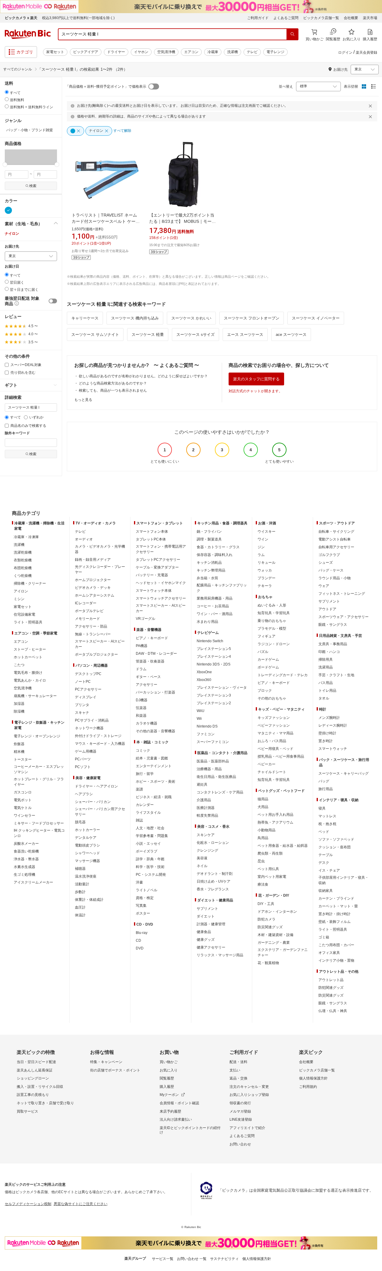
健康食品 (204, 932)
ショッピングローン (33, 1078)
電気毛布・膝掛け (28, 673)
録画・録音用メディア (93, 559)
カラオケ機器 (146, 723)
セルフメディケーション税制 (28, 1204)
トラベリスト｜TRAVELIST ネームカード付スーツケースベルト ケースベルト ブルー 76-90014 (106, 221)
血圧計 (80, 907)
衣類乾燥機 (23, 560)
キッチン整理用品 (211, 570)
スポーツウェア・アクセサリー (343, 617)
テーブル (325, 855)
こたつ (19, 665)
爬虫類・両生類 (270, 853)
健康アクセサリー (211, 947)
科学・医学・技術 (150, 867)
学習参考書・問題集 (152, 836)
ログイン (345, 52)
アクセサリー (146, 684)
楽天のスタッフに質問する (256, 379)
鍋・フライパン (209, 531)
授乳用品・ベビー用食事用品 (281, 756)
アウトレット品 (331, 980)
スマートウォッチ (332, 749)
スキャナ (82, 713)
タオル (323, 698)
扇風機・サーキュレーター (35, 696)
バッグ (323, 781)
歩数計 (80, 892)
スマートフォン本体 (152, 531)
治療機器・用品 (209, 769)
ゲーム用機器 (85, 751)
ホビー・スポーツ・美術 (155, 781)
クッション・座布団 (334, 847)
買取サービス (27, 1111)
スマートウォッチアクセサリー (161, 598)
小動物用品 (266, 830)
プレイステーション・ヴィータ (222, 687)
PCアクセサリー (88, 689)
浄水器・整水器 (26, 859)
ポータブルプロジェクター (96, 654)
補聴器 (80, 869)
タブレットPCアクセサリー (158, 559)
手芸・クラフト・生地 (336, 675)
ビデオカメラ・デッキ (93, 588)
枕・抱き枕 (327, 824)
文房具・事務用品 (332, 644)
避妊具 (202, 784)
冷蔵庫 (212, 52)
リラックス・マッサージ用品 (220, 955)
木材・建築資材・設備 (275, 935)
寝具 (322, 808)
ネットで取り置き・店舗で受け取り (45, 1103)
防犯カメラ (266, 919)
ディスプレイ (85, 697)
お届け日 (12, 266)
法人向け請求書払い (176, 1119)
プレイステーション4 (214, 656)
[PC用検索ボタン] (292, 34)
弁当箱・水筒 (207, 578)
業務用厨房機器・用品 (214, 598)
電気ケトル (23, 808)
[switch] (53, 301)
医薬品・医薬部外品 (213, 761)
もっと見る (83, 400)
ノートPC (83, 681)
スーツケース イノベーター (316, 318)
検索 (32, 186)
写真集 (141, 906)
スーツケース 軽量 (148, 334)
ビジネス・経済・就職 (154, 797)
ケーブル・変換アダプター (157, 567)
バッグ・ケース (331, 570)
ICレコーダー (85, 603)
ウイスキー (266, 531)
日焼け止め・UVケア (213, 881)
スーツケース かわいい (191, 318)
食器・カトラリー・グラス (218, 547)
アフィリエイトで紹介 (247, 1128)
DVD (140, 948)
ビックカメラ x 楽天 (21, 18)
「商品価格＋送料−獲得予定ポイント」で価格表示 (105, 86)
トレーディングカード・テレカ (283, 675)
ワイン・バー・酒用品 (214, 614)
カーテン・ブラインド (336, 898)
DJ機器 (141, 700)
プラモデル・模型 (272, 628)
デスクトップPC (88, 674)
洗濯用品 (325, 667)
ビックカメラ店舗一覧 (321, 18)
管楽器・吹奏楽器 (150, 661)
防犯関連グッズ (331, 988)
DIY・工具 (266, 904)
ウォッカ (265, 570)
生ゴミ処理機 (24, 874)
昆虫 (261, 861)
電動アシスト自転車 (334, 539)
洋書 (139, 882)
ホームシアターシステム (94, 595)
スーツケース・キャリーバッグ (343, 773)
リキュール (266, 562)
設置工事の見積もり (33, 1095)
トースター (23, 759)
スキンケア (206, 835)
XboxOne (204, 672)
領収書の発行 (240, 1103)
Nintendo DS (207, 726)
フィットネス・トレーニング (341, 594)
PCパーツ (83, 759)
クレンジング (207, 850)
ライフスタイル (148, 812)
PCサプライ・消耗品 (92, 720)
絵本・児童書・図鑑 (152, 758)
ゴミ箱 (323, 937)
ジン (261, 547)
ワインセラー (24, 815)
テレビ (252, 52)
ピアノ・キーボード (152, 638)
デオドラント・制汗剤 (214, 874)
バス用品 (325, 683)
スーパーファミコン (213, 742)
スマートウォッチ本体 (154, 591)
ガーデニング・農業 (274, 942)
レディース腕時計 (332, 725)
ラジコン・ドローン (274, 644)
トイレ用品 (327, 690)
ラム (261, 555)
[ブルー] (8, 210)
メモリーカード (87, 619)
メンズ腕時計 (329, 718)
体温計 (80, 915)
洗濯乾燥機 (23, 552)
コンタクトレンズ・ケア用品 (220, 792)
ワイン (263, 539)
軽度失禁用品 (207, 815)
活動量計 (82, 884)
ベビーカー (266, 764)
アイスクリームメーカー (33, 882)
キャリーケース (84, 318)
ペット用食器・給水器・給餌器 (283, 846)
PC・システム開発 (151, 874)
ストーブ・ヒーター (30, 649)
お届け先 (12, 246)
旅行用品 (325, 789)
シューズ (325, 562)
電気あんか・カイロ (30, 680)
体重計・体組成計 (89, 900)
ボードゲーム (268, 667)
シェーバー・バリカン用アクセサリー (100, 811)
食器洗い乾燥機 (26, 851)
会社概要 (351, 18)
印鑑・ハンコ (329, 652)
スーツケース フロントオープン (251, 318)
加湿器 (19, 704)
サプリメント (207, 908)
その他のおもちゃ (272, 698)
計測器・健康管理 (211, 924)
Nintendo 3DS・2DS (213, 664)
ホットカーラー (87, 830)
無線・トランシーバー (93, 634)
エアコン (191, 52)
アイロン (21, 591)
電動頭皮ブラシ (87, 845)
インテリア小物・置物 (336, 960)
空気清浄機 (166, 52)
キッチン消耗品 (209, 562)
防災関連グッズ (270, 927)
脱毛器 (80, 822)
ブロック (265, 690)
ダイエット (206, 916)
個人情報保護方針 (313, 1078)
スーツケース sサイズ (195, 334)
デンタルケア (85, 838)
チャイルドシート (272, 772)
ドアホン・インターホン (277, 911)
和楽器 (141, 716)
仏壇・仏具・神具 (332, 1011)
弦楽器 (141, 708)
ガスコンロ (23, 792)
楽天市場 (370, 18)
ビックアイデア (85, 52)
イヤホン (141, 52)
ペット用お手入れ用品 (275, 815)
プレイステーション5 (214, 649)
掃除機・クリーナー (30, 583)
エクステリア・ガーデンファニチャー (283, 952)
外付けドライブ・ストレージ (98, 736)
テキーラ (265, 586)
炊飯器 (19, 744)
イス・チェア (329, 870)
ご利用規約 (308, 1087)
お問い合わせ (240, 1144)
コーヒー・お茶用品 (213, 606)
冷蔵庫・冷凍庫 (26, 537)
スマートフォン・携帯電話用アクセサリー (161, 549)
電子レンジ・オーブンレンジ (37, 736)
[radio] (7, 92)
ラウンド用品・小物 (334, 578)
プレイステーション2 (214, 703)
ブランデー (266, 578)
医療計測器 (206, 808)
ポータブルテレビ (89, 611)
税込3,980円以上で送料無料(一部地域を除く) (78, 18)
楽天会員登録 (366, 52)
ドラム (141, 669)
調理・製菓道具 (209, 539)
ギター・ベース (148, 677)
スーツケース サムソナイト (95, 334)
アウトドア (327, 609)
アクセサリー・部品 (91, 626)
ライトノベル (146, 890)
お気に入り (169, 1070)
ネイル (202, 866)
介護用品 (204, 800)
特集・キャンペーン (106, 1062)
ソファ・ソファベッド (336, 839)
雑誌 (139, 820)
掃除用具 (325, 659)
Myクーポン (169, 1095)
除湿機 (19, 711)
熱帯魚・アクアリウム (275, 822)
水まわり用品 (207, 622)
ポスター (143, 913)
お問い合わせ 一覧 (192, 1259)
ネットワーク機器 (89, 728)
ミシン (19, 599)
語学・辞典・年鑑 (150, 859)
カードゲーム (268, 659)
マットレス (327, 816)
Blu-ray (141, 933)
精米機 (19, 752)
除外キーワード (17, 433)
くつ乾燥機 (23, 576)
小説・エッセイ (148, 843)
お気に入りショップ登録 (249, 1095)
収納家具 (325, 891)
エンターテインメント (154, 766)
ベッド (323, 832)
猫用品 (263, 799)
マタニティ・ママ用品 (275, 733)
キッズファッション (274, 718)
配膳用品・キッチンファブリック (222, 588)
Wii (199, 718)
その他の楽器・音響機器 (155, 731)
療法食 (263, 884)
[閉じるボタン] (371, 106)
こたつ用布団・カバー (336, 945)
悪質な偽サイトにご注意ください (80, 1204)
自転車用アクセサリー (336, 547)
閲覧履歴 (167, 1078)
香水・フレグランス (213, 889)
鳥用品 (263, 838)
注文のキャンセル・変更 (249, 1087)
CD (138, 940)
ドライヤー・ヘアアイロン (96, 786)
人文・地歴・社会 (150, 828)
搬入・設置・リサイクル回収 (40, 1087)
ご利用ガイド (258, 18)
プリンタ (82, 705)
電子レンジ (275, 52)
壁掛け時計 (327, 733)
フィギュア (266, 636)
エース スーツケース (245, 334)
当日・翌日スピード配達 (36, 1062)
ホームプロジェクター (93, 580)
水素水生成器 (24, 867)
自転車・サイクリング (336, 531)
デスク (323, 863)
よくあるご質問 (285, 18)
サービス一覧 (162, 1259)
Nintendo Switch (210, 641)
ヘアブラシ (84, 794)
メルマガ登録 (240, 1111)
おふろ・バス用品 (272, 741)
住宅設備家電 (24, 614)
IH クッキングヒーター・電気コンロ (39, 833)
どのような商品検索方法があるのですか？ (113, 383)
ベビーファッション (274, 725)
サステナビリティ (224, 1259)
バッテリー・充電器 (152, 575)
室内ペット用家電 (272, 877)
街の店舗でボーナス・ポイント (115, 1070)
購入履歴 (167, 1087)
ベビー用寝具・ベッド (275, 749)
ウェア (323, 586)
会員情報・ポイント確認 (179, 1103)
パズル (263, 652)
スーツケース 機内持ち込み (135, 318)
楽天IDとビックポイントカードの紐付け (190, 1130)
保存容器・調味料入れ (214, 555)
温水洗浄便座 (85, 876)
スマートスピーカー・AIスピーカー (100, 644)
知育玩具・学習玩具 (274, 613)
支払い (234, 1070)
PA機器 (141, 646)
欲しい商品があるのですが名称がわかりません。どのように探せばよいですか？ (143, 376)
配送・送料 (238, 1062)
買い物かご (169, 1062)
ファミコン (206, 734)
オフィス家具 (329, 953)
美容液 (202, 858)
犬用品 (263, 807)
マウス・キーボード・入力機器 (100, 744)
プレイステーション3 (214, 695)
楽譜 (139, 789)
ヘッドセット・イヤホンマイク (161, 583)
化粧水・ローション (213, 843)
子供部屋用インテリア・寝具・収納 (343, 880)
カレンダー (145, 805)
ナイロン (12, 233)
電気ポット (23, 800)
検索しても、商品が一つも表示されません (113, 390)
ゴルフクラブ (329, 555)
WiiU (200, 711)
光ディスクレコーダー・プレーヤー (100, 569)
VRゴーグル (145, 619)
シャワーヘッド (87, 853)
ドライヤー (116, 52)
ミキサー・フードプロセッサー (39, 823)
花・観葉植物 (268, 963)
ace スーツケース (291, 334)
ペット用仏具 (268, 869)
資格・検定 (145, 898)
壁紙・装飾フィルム (334, 922)
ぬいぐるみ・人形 (272, 605)
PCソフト (83, 767)
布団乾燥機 (23, 568)
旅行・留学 (145, 774)
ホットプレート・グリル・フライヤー (39, 782)
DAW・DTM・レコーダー (156, 653)
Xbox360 (204, 680)
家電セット (55, 52)
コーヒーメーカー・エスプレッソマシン (39, 769)
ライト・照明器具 (28, 622)
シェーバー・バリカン (93, 802)
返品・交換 (238, 1078)
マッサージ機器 (87, 861)
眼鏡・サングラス (332, 625)
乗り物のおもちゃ (272, 621)
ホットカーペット (28, 657)
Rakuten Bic (28, 34)
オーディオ (84, 539)
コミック (143, 750)
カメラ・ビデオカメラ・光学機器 (100, 549)
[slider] (5, 164)
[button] (18, 156)
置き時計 (325, 741)
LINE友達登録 (240, 1119)
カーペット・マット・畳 (338, 906)
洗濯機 (232, 52)
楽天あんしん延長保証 (35, 1070)
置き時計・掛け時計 (334, 914)
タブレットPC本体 (151, 539)
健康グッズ (206, 940)
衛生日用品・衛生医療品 (216, 777)
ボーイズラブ (146, 851)
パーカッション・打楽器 (155, 692)
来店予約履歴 (170, 1111)
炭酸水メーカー (26, 843)
